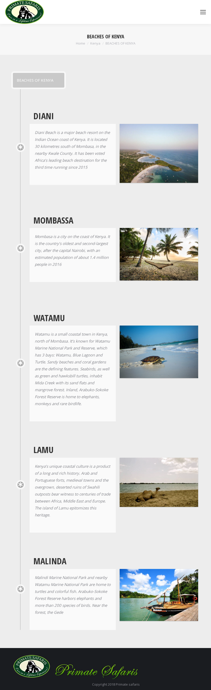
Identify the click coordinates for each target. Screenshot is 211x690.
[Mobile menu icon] (203, 12)
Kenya (95, 43)
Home (80, 43)
